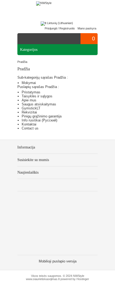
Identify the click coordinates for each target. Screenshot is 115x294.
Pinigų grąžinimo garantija (42, 116)
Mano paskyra (87, 28)
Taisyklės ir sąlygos (37, 96)
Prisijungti (51, 28)
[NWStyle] (44, 3)
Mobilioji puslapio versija (57, 261)
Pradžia (22, 61)
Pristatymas (31, 92)
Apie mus (29, 100)
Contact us (30, 128)
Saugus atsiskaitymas (39, 104)
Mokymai (29, 83)
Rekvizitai (29, 112)
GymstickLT (31, 108)
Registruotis (67, 28)
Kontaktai (29, 124)
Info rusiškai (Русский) (39, 120)
